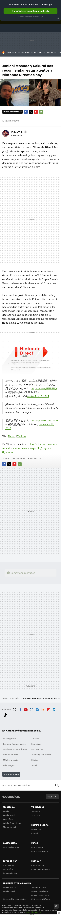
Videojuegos (19, 458)
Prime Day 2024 (10, 754)
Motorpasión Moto (39, 851)
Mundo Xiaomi (9, 827)
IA (16, 52)
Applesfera (8, 819)
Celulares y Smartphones (15, 749)
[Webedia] (11, 798)
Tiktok (5, 714)
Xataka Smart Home (12, 823)
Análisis (35, 738)
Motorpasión (37, 847)
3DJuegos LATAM (38, 887)
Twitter (31, 112)
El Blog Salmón (37, 865)
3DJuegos (35, 811)
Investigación (9, 738)
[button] (18, 132)
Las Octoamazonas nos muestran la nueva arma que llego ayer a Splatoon (29, 448)
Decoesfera (8, 869)
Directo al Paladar (11, 847)
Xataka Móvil (8, 815)
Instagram (31, 709)
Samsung (25, 52)
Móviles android (10, 759)
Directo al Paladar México (14, 899)
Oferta (8, 52)
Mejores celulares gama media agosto (40, 698)
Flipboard (36, 112)
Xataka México (9, 887)
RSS (43, 709)
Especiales (36, 743)
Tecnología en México (41, 754)
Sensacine (36, 829)
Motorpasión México (40, 899)
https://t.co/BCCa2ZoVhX (44, 420)
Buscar (57, 785)
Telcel (34, 765)
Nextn (11, 436)
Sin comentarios (14, 111)
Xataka (6, 811)
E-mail (41, 112)
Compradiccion (10, 873)
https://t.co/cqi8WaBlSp (44, 388)
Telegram (37, 709)
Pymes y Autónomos (40, 869)
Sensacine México (39, 891)
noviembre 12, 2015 (38, 396)
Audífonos (38, 52)
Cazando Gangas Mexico (14, 743)
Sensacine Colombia (40, 895)
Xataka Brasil (9, 891)
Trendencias (8, 865)
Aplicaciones (37, 749)
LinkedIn (54, 709)
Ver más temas (11, 774)
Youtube (26, 709)
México (34, 759)
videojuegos (35, 458)
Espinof (34, 833)
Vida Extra (35, 815)
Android (50, 52)
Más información (33, 912)
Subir (50, 796)
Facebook (26, 112)
